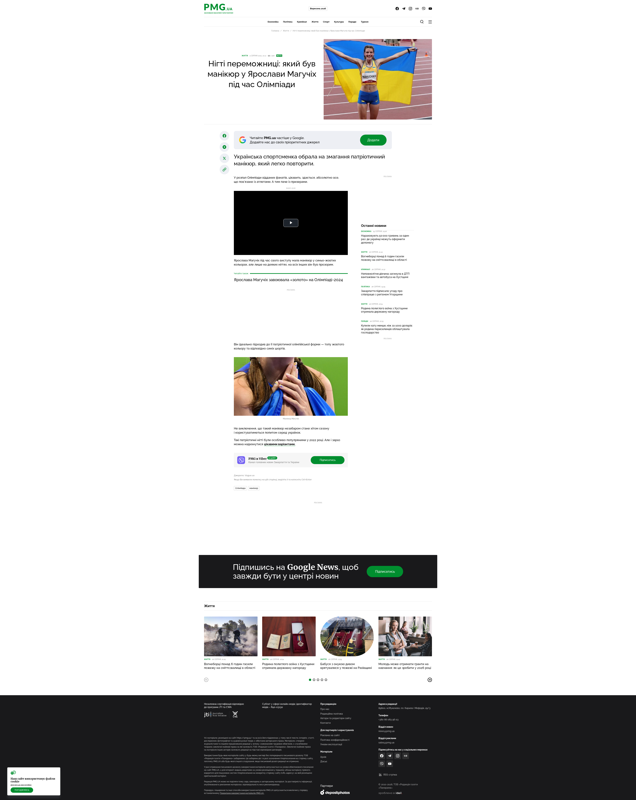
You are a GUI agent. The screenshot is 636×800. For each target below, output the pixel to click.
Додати (373, 140)
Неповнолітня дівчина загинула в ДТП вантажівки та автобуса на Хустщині (385, 275)
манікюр (253, 488)
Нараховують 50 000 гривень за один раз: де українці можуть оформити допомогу (385, 239)
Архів (323, 757)
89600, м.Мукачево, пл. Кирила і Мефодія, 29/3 (404, 708)
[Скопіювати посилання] (224, 169)
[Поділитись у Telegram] (224, 147)
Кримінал (302, 22)
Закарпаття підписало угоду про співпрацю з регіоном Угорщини (382, 292)
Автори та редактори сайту (335, 718)
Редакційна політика (331, 713)
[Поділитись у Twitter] (224, 158)
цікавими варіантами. (279, 444)
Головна (275, 31)
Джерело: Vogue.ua (244, 475)
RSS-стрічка (390, 774)
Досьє (323, 761)
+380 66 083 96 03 (388, 719)
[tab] (310, 680)
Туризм (364, 22)
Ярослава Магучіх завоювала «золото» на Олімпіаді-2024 (288, 279)
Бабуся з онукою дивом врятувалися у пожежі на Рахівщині (346, 666)
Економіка (273, 22)
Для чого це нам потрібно (21, 785)
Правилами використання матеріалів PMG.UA (242, 793)
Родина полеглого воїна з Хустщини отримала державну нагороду (384, 310)
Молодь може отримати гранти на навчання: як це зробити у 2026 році (404, 666)
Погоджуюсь (22, 790)
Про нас (324, 709)
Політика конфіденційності (334, 740)
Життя (315, 22)
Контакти (325, 723)
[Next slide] (429, 679)
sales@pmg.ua (386, 742)
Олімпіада (240, 488)
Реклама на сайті (330, 735)
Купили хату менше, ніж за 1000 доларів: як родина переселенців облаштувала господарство (387, 329)
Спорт (326, 22)
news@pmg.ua (386, 731)
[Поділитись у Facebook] (224, 136)
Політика (287, 22)
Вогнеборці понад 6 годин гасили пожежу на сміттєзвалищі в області (384, 258)
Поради (352, 22)
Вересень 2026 (318, 8)
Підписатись (328, 460)
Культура (339, 22)
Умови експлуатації (331, 744)
